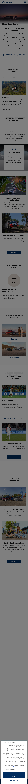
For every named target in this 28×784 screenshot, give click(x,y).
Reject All (14, 776)
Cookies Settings (14, 780)
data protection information (13, 766)
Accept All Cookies (14, 773)
